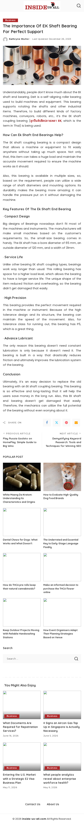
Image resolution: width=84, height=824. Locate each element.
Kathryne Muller (19, 39)
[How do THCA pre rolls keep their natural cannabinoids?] (22, 567)
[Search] (78, 6)
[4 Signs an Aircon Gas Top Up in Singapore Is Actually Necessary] (62, 705)
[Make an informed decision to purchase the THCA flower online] (62, 567)
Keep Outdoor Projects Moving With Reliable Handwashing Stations (21, 634)
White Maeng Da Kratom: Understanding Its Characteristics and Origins (19, 498)
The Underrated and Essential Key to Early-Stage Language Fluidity (60, 543)
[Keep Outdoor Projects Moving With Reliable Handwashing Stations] (22, 612)
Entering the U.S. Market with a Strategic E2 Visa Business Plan (19, 778)
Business (10, 20)
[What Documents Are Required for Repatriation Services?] (22, 705)
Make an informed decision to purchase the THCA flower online (60, 588)
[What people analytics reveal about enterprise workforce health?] (62, 756)
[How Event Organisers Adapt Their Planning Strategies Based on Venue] (62, 612)
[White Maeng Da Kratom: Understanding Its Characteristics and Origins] (22, 477)
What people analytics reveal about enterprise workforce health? (59, 778)
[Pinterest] (66, 422)
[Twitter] (57, 422)
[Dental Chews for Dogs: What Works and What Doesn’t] (22, 522)
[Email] (76, 422)
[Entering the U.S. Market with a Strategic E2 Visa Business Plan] (22, 756)
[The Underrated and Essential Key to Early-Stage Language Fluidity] (62, 522)
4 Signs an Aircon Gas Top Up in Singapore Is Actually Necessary (61, 727)
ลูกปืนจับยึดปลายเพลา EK (46, 121)
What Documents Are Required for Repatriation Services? (20, 727)
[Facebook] (47, 422)
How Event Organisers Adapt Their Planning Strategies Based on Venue (60, 634)
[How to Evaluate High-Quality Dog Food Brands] (62, 477)
